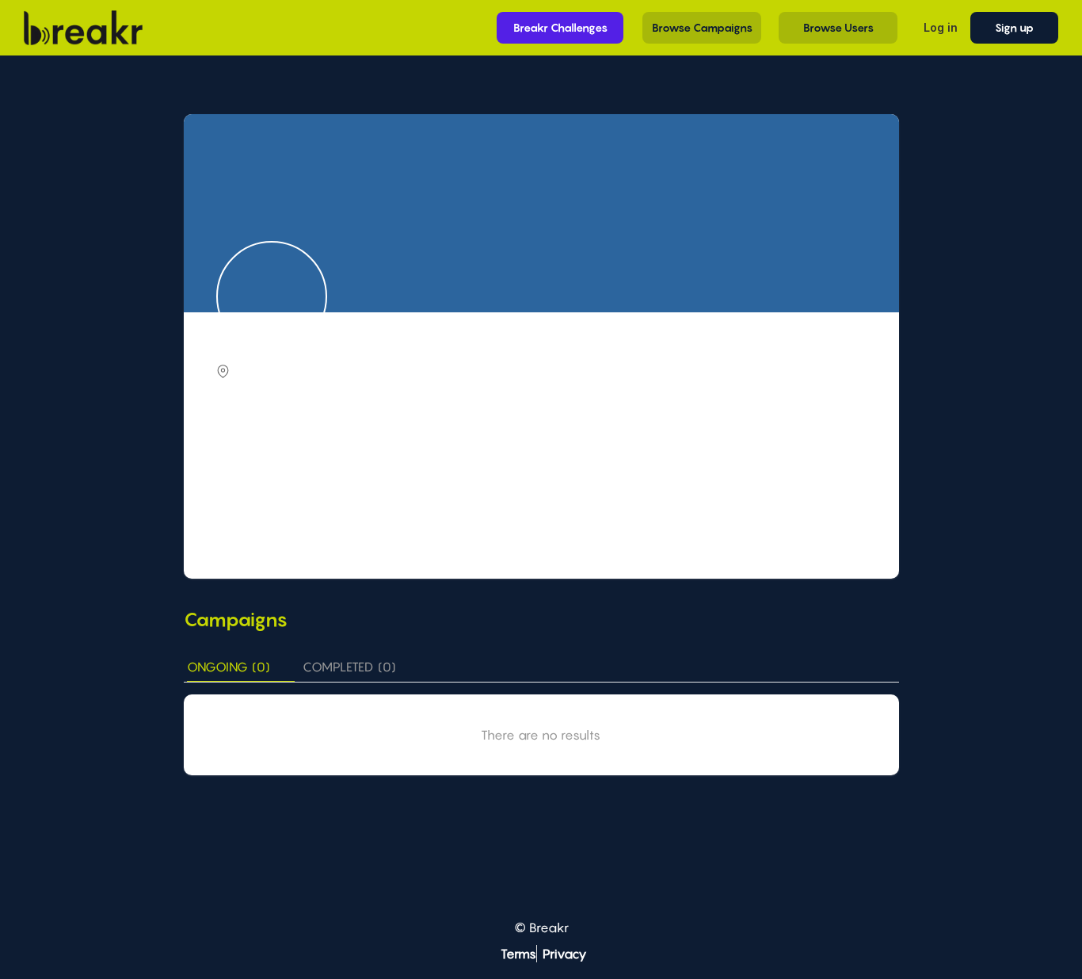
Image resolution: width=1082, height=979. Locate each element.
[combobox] (543, 457)
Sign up (1014, 27)
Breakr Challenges (560, 27)
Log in (941, 27)
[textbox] (543, 456)
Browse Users (838, 27)
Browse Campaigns (702, 27)
